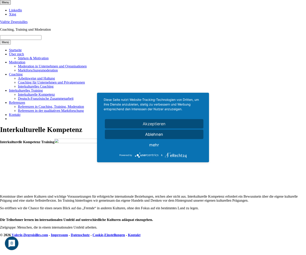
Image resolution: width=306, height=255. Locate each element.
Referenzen (17, 102)
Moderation (17, 62)
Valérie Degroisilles (14, 22)
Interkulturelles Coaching (36, 86)
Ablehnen (154, 134)
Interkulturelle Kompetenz (36, 94)
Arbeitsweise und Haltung (36, 78)
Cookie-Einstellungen (109, 235)
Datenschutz (80, 235)
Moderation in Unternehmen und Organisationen (52, 66)
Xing (12, 14)
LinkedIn (15, 10)
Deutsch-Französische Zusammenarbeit (45, 98)
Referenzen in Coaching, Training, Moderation (51, 106)
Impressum (59, 235)
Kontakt (14, 115)
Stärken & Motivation (33, 58)
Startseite (15, 50)
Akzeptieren (154, 123)
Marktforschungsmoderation (38, 70)
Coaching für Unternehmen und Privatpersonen (51, 82)
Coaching (16, 74)
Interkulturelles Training (26, 90)
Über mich (16, 54)
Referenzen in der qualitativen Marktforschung (51, 110)
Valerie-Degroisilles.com (30, 235)
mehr (154, 145)
